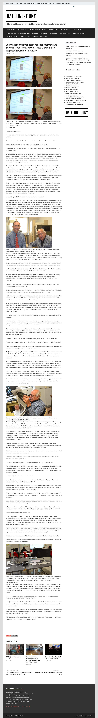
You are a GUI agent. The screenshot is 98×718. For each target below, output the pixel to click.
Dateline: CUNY (19, 715)
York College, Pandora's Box (72, 102)
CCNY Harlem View (65, 33)
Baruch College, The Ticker (72, 78)
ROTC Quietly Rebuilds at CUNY (74, 51)
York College (11, 29)
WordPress (83, 715)
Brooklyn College (12, 36)
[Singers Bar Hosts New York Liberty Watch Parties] (53, 650)
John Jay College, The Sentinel (73, 93)
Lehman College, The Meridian (73, 98)
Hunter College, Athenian (72, 89)
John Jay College (65, 29)
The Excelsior (14, 635)
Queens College (22, 29)
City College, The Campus (72, 85)
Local (53, 3)
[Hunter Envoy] (74, 6)
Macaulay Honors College (38, 29)
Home (17, 3)
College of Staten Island (39, 33)
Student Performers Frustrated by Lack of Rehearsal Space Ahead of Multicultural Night (33, 659)
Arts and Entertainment (42, 3)
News (25, 3)
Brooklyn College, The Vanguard (73, 80)
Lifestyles (33, 3)
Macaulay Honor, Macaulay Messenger (75, 100)
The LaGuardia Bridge (71, 95)
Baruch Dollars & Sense (40, 36)
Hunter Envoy (77, 29)
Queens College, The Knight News (74, 104)
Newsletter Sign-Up (66, 3)
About (21, 3)
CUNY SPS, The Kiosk (71, 87)
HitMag (90, 715)
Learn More (14, 703)
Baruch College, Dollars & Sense (73, 76)
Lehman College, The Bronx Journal (74, 82)
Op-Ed (49, 3)
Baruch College (25, 36)
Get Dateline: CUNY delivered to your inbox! (18, 706)
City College (53, 33)
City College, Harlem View (72, 84)
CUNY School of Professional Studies (18, 33)
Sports (28, 3)
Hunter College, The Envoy (72, 91)
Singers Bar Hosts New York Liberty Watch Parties (53, 657)
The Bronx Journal (78, 33)
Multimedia (58, 3)
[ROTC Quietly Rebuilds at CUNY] (15, 650)
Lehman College (53, 29)
